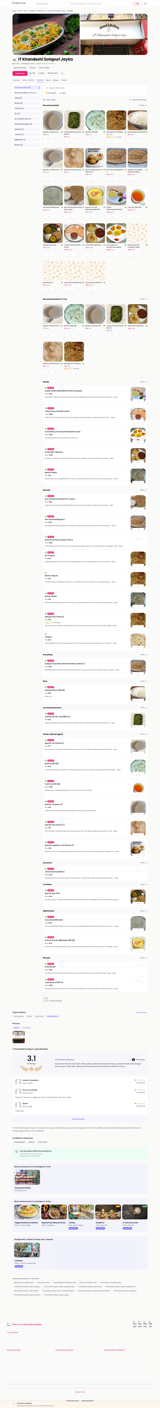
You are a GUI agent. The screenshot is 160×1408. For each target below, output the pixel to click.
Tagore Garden (85, 1377)
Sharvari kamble (30, 1090)
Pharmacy (86, 1333)
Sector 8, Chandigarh (64, 1366)
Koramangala (61, 1357)
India (20, 11)
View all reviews (78, 1119)
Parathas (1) (19, 108)
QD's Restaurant (110, 1377)
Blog (39, 1386)
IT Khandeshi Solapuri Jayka (56, 11)
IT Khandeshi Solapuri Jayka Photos (90, 1287)
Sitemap (83, 1386)
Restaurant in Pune (43, 1282)
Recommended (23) (23, 87)
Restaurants (25, 1333)
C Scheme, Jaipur (86, 1368)
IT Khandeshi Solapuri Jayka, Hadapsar (27, 1287)
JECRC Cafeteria (134, 1368)
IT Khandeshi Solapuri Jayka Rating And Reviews (93, 1291)
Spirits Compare (56, 1386)
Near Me (46, 1386)
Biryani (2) (18, 145)
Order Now (20, 73)
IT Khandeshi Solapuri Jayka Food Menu (27, 1295)
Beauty (35, 1333)
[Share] (62, 73)
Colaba (82, 1371)
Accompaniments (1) (23, 119)
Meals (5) (18, 98)
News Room (14, 1386)
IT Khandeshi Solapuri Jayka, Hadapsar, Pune (120, 1287)
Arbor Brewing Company (113, 1360)
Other (95, 1333)
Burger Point (132, 1360)
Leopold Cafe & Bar (135, 1371)
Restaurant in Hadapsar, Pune (24, 1282)
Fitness (60, 1333)
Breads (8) (19, 103)
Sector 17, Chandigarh (88, 1366)
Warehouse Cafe (134, 1366)
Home (14, 11)
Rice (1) (17, 114)
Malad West (60, 1374)
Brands (103, 1386)
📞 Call (32, 73)
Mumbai (34, 1368)
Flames (131, 1363)
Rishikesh (10, 1374)
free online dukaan (32, 1324)
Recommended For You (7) (25, 93)
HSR (57, 1360)
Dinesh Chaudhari (30, 1080)
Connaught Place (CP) (88, 1374)
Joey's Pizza (108, 1374)
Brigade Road (84, 1357)
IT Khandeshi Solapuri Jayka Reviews (26, 1291)
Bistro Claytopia (134, 1357)
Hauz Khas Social (134, 1377)
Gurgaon (34, 1357)
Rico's (130, 1374)
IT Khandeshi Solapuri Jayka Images (56, 1295)
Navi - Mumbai (12, 1371)
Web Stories (145, 1386)
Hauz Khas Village (62, 1377)
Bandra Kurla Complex (64, 1371)
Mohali (9, 1368)
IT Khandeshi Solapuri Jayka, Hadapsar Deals (59, 1287)
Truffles (107, 1357)
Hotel (78, 1333)
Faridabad (34, 1363)
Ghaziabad (11, 1363)
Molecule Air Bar (110, 1366)
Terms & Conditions (71, 1386)
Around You (32, 1386)
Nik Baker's (108, 1363)
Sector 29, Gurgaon (87, 1360)
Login (137, 3)
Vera (129, 1386)
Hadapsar (32, 11)
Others (117, 1395)
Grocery (51, 1333)
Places (89, 1386)
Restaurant (41, 11)
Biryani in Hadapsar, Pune (88, 1282)
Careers (137, 1386)
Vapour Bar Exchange (112, 1368)
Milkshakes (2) (20, 140)
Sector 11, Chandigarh (64, 1368)
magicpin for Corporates (116, 1386)
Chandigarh (35, 1360)
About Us (23, 1386)
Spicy (64, 93)
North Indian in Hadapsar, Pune (110, 1282)
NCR (32, 1366)
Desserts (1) (19, 129)
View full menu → (141, 1012)
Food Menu (26, 1028)
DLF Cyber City (61, 1363)
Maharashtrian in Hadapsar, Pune (65, 1282)
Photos (16, 1028)
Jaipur (9, 1366)
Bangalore (11, 1360)
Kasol (9, 1377)
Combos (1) (19, 134)
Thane (33, 1371)
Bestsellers (52, 93)
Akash (25, 1103)
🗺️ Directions (53, 73)
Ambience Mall (85, 1363)
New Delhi (10, 1357)
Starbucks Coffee (111, 1371)
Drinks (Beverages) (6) (23, 124)
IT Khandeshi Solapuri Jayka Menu (125, 1291)
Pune (25, 11)
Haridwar (34, 1377)
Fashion (43, 1333)
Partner (96, 1386)
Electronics (69, 1333)
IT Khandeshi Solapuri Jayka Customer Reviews (58, 1291)
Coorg (33, 1374)
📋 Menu (41, 73)
